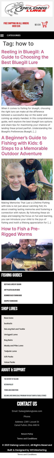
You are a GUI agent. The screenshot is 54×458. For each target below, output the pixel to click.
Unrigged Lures (11, 334)
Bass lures (8, 318)
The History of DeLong (11, 379)
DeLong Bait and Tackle (14, 329)
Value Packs (9, 362)
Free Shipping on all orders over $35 (16, 25)
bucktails (8, 323)
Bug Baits (8, 340)
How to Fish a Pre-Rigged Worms (20, 231)
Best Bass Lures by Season (12, 284)
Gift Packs (8, 357)
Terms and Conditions (11, 390)
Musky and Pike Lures (13, 346)
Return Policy (8, 384)
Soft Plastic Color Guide (12, 290)
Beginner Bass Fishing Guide (13, 295)
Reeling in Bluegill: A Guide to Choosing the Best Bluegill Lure (24, 57)
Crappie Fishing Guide (11, 301)
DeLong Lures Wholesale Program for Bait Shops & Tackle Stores (25, 395)
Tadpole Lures (10, 351)
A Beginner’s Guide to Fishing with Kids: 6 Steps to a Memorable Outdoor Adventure (24, 145)
